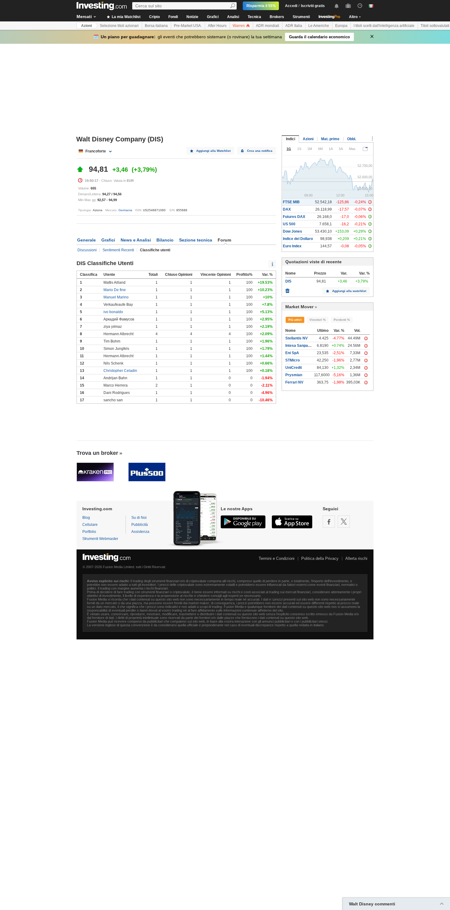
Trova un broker (97, 453)
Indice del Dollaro (298, 239)
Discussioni (87, 250)
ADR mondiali (267, 26)
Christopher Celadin (120, 371)
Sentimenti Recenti (118, 250)
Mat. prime (330, 139)
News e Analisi (136, 240)
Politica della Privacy (320, 558)
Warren (239, 26)
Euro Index (292, 246)
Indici (290, 139)
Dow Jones (292, 231)
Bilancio (165, 240)
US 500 (289, 224)
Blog (86, 517)
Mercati (84, 16)
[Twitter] (344, 521)
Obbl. (351, 139)
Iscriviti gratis (313, 6)
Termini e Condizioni (276, 558)
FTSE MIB (291, 202)
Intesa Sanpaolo (299, 345)
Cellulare (90, 524)
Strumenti (301, 17)
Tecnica (254, 17)
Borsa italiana (156, 26)
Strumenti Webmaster (100, 539)
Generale (86, 240)
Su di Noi (139, 517)
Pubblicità (139, 524)
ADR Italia (293, 26)
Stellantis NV (296, 338)
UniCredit (293, 367)
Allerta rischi (356, 558)
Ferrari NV (294, 382)
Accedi (291, 6)
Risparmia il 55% (261, 6)
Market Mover (299, 306)
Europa (341, 26)
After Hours (217, 26)
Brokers (277, 17)
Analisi (233, 17)
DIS (288, 281)
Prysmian (293, 375)
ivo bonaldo (113, 312)
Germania (125, 210)
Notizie (192, 17)
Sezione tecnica (195, 240)
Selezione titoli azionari (119, 26)
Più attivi (295, 319)
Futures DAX (294, 217)
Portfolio (89, 532)
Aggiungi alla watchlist (349, 291)
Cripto (154, 17)
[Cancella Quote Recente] (287, 289)
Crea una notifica (259, 150)
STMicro (292, 360)
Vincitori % (317, 319)
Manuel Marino (116, 297)
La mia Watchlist (126, 17)
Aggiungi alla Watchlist (213, 150)
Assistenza (140, 532)
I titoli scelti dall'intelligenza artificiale (384, 26)
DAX (287, 209)
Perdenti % (342, 319)
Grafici (213, 17)
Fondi (173, 17)
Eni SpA (292, 353)
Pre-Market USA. (188, 26)
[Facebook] (329, 521)
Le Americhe (318, 26)
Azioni (86, 26)
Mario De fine (114, 290)
